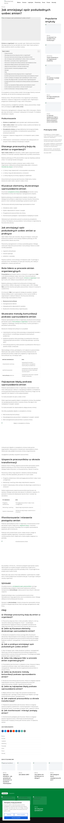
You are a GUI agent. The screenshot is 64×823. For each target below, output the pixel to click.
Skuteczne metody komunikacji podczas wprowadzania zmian (20, 62)
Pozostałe (4, 746)
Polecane (4, 793)
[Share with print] (25, 731)
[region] (16, 810)
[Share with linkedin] (16, 731)
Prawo (3, 751)
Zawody (3, 753)
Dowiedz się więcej (7, 167)
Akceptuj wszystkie (16, 817)
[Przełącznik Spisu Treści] (38, 51)
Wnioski (7, 70)
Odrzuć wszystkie (21, 814)
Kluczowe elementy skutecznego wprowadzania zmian (18, 57)
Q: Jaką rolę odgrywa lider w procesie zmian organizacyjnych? (20, 79)
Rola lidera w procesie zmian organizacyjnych (16, 60)
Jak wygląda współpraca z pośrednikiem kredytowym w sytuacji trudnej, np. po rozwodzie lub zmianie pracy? (53, 145)
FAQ (6, 72)
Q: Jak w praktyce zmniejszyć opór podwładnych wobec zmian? (21, 77)
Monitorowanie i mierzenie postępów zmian (16, 68)
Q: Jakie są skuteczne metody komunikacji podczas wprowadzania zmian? (21, 82)
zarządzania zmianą (13, 192)
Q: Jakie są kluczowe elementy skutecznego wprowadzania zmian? (21, 75)
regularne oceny (24, 525)
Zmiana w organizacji (30, 278)
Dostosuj (9, 814)
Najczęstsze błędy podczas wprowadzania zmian (17, 64)
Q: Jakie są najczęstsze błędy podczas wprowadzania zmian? (20, 85)
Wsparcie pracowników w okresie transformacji (17, 66)
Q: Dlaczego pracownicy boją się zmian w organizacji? (18, 74)
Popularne (11, 793)
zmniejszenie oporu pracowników (21, 586)
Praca (3, 748)
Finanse (3, 738)
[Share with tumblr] (11, 731)
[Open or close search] (59, 3)
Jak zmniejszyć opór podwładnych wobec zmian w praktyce (20, 59)
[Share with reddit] (13, 731)
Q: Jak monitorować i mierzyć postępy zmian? (16, 88)
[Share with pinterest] (8, 731)
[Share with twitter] (5, 731)
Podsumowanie (9, 53)
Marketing (4, 743)
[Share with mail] (22, 731)
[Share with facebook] (3, 731)
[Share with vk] (19, 731)
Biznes (3, 7)
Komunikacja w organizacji (20, 321)
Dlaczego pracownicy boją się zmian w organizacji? (17, 55)
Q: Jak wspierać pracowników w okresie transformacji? (18, 86)
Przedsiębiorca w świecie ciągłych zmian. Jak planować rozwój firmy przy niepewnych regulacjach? (53, 136)
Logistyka (4, 741)
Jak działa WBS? (48, 152)
